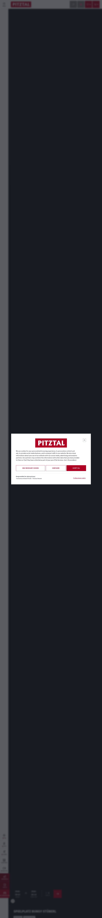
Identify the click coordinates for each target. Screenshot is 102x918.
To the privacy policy (79, 478)
